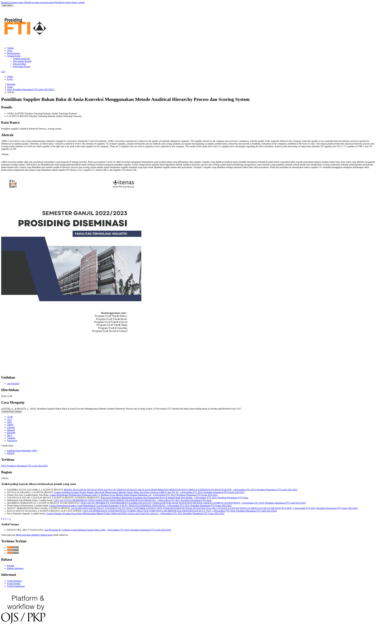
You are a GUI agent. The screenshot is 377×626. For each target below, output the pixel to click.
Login (10, 79)
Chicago (11, 427)
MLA (9, 435)
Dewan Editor (19, 64)
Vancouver (12, 440)
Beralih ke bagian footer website (70, 2)
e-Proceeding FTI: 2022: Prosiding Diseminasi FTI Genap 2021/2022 (185, 495)
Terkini (10, 48)
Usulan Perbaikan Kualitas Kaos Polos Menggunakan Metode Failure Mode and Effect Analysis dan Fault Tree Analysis (102, 513)
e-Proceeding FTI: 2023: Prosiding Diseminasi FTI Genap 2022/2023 (325, 508)
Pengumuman (13, 53)
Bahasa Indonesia (15, 568)
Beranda (11, 84)
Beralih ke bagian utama (12, 2)
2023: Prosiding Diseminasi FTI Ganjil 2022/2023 (30, 89)
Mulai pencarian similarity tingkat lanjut (34, 535)
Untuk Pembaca (14, 581)
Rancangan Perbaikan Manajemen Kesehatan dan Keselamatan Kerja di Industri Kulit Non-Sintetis (147, 497)
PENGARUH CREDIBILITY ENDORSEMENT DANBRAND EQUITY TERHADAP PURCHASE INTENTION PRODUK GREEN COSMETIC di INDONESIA (160, 503)
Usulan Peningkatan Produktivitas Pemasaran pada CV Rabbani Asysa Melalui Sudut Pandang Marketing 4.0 (100, 495)
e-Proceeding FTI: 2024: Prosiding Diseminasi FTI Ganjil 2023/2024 (245, 511)
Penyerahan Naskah (22, 61)
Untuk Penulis (13, 583)
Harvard (11, 430)
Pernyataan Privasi (21, 66)
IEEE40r (11, 432)
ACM (10, 417)
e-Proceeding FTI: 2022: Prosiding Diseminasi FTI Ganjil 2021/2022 (265, 489)
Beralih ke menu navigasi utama (39, 2)
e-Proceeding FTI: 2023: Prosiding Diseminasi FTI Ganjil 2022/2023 (212, 492)
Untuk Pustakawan (16, 586)
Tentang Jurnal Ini (21, 58)
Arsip (9, 50)
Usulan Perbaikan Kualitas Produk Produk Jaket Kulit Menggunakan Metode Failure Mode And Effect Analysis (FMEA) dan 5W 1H (116, 492)
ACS (9, 419)
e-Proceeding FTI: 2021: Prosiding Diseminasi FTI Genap (221, 497)
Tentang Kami (13, 56)
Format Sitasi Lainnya (11, 412)
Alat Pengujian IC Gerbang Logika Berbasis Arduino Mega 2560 (75, 530)
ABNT (10, 424)
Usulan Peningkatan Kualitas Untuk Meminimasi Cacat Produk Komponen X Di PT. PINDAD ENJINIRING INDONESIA (107, 505)
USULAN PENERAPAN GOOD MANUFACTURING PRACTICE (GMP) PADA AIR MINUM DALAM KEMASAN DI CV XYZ (146, 511)
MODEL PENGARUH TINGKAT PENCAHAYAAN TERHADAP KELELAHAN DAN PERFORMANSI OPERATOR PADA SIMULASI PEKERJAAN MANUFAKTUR (148, 489)
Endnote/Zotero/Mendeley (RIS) (22, 450)
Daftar (10, 76)
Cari (3, 71)
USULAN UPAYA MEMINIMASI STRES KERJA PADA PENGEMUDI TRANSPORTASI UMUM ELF (105, 500)
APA (9, 422)
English (10, 565)
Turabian (11, 438)
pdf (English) (13, 383)
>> (9, 518)
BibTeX (11, 453)
